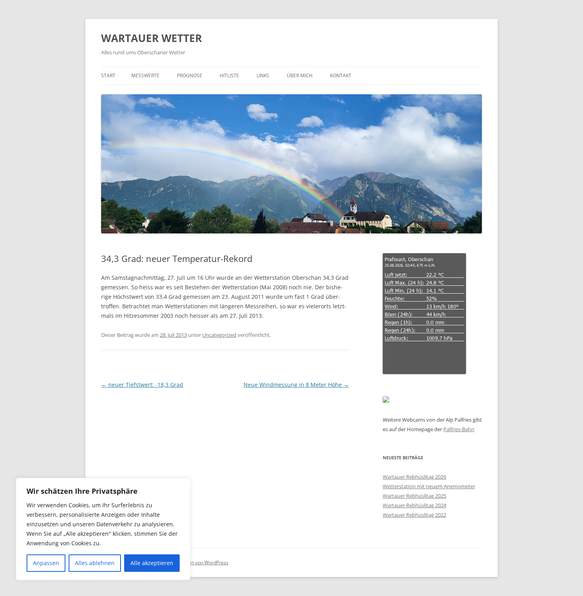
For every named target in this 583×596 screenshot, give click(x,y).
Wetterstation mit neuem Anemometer (429, 486)
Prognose (189, 75)
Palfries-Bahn (458, 429)
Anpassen (46, 563)
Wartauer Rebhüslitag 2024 (414, 505)
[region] (103, 529)
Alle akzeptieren (151, 563)
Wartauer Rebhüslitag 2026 (414, 476)
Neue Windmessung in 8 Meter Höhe (296, 384)
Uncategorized (219, 334)
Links (263, 75)
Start (108, 75)
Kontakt (340, 75)
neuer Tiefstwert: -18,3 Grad (142, 384)
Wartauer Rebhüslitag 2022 (414, 514)
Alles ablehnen (95, 563)
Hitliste (229, 75)
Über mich (300, 75)
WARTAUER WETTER (151, 38)
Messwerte (145, 75)
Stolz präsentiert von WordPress (192, 562)
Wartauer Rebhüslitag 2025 (414, 495)
